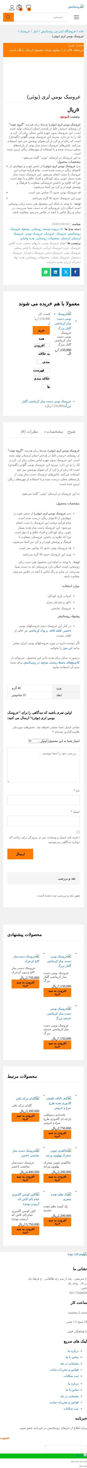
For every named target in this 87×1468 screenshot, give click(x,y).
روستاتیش (74, 233)
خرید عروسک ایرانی (56, 247)
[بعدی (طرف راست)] (81, 1466)
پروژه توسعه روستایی (44, 229)
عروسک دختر (54, 252)
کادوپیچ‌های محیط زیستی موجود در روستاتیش (51, 662)
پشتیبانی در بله (69, 1363)
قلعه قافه (55, 630)
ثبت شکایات (71, 1376)
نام (77, 790)
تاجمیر (67, 630)
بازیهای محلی (32, 243)
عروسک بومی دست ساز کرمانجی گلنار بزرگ (62, 338)
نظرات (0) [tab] (29, 431)
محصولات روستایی (48, 238)
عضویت (5, 1438)
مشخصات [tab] (54, 431)
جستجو (8, 17)
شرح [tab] (71, 431)
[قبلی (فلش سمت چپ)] (85, 1466)
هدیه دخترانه (54, 262)
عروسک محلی (60, 257)
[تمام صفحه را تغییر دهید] (77, 1461)
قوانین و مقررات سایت (64, 1369)
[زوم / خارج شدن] (72, 1461)
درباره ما (73, 1351)
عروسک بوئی (72, 252)
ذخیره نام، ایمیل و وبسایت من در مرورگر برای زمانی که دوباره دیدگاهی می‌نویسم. (44, 840)
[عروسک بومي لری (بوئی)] (75, 272)
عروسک (61, 233)
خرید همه (41, 331)
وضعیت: (74, 116)
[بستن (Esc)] (85, 1461)
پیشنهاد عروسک (20, 229)
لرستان (65, 238)
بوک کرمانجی (37, 630)
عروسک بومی (34, 233)
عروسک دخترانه (34, 252)
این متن (67, 648)
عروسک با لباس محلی (28, 247)
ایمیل (75, 811)
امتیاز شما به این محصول (64, 741)
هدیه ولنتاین (27, 238)
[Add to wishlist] (53, 966)
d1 (61, 229)
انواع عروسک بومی (54, 243)
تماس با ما (72, 1357)
